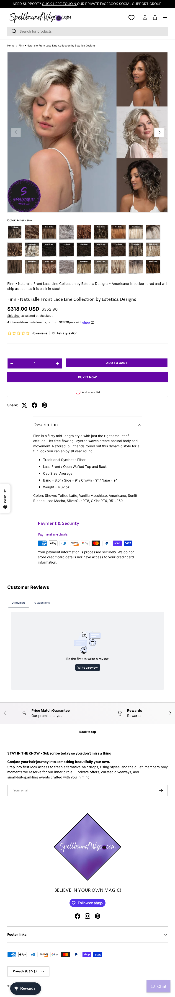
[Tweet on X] (24, 405)
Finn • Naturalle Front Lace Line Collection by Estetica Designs (57, 45)
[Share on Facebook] (34, 405)
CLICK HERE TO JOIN (59, 4)
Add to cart (116, 363)
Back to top (87, 732)
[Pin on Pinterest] (44, 405)
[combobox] (87, 31)
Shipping (13, 315)
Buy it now (87, 377)
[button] (155, 18)
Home (11, 45)
